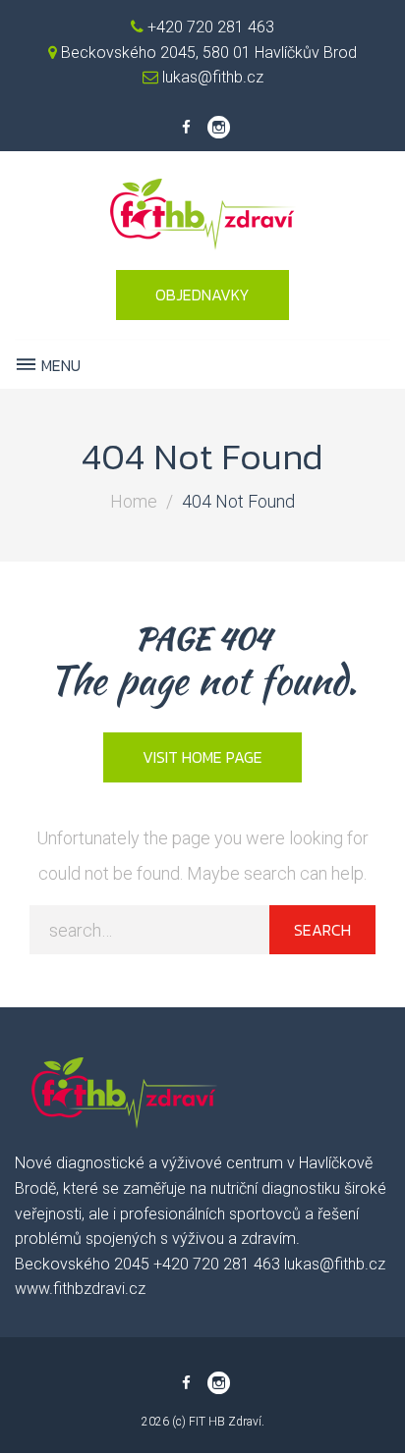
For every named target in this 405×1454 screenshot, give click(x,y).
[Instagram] (219, 127)
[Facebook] (186, 127)
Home (133, 501)
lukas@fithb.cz (210, 77)
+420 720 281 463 (209, 27)
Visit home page (202, 757)
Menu (59, 365)
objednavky (202, 294)
